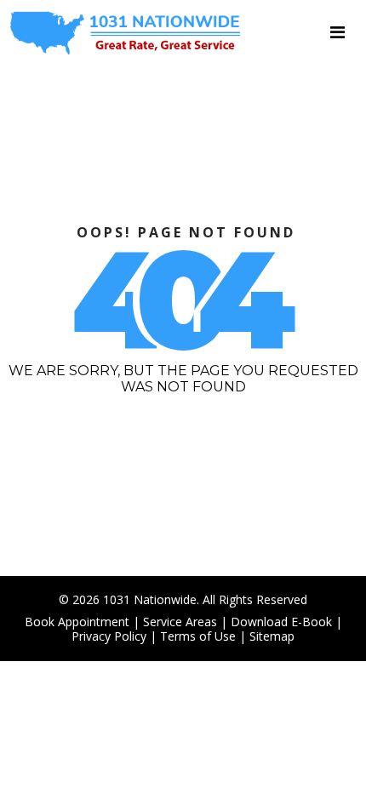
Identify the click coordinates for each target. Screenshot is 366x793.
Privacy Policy (108, 636)
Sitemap (272, 636)
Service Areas (180, 621)
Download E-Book (281, 621)
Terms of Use (198, 636)
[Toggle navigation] (337, 32)
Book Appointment (77, 621)
